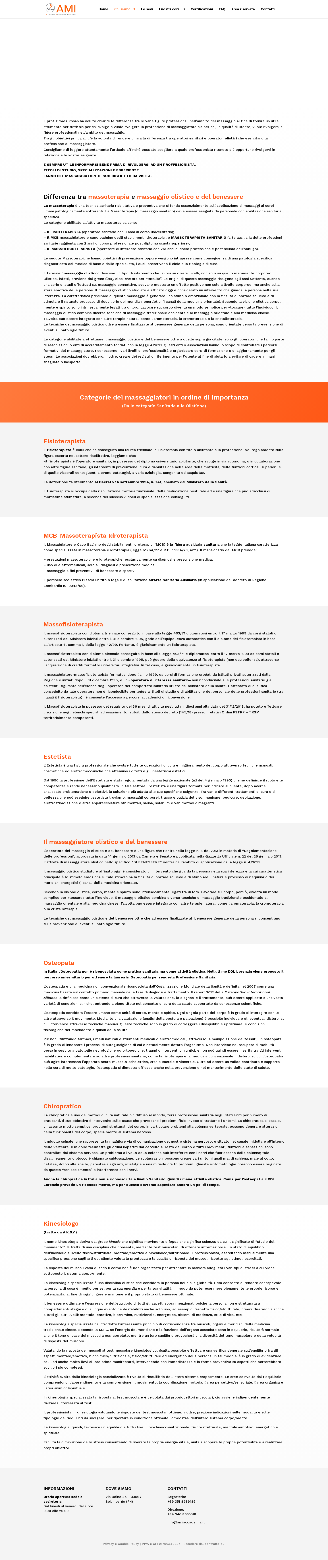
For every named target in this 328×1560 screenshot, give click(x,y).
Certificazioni (202, 9)
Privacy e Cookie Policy (121, 1543)
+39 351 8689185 (181, 1502)
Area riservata (243, 9)
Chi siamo (122, 9)
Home (103, 9)
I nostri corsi (169, 9)
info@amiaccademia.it (186, 1522)
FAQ (222, 9)
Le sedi (147, 9)
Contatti (268, 9)
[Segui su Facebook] (231, 1490)
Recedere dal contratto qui (204, 1543)
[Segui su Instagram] (242, 1490)
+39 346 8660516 (182, 1514)
